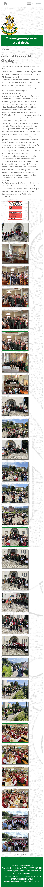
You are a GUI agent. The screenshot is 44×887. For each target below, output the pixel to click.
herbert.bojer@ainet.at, (14, 881)
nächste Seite (24, 855)
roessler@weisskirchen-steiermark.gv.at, (24, 870)
